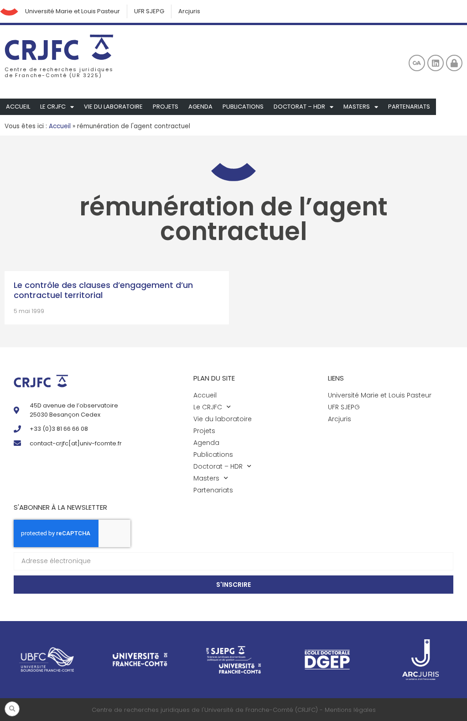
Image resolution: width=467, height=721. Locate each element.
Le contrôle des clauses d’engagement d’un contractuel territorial (103, 290)
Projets (165, 106)
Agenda (200, 106)
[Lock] (454, 63)
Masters (356, 106)
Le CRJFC (53, 106)
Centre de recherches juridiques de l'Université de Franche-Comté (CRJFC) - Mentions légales (234, 709)
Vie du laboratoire (113, 106)
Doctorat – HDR (299, 106)
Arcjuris (189, 11)
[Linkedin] (435, 63)
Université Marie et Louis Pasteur (72, 11)
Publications (243, 106)
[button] (12, 708)
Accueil (18, 106)
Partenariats (409, 106)
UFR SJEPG (149, 11)
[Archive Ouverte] (417, 63)
